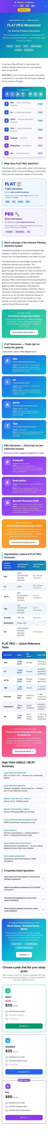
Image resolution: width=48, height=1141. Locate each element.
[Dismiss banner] (45, 6)
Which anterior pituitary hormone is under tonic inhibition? (24, 909)
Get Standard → (24, 1072)
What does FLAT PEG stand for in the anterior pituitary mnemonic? (24, 878)
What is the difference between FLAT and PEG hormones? (24, 888)
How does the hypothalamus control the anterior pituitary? (24, 899)
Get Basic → (24, 1026)
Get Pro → (24, 1117)
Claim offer (23, 10)
